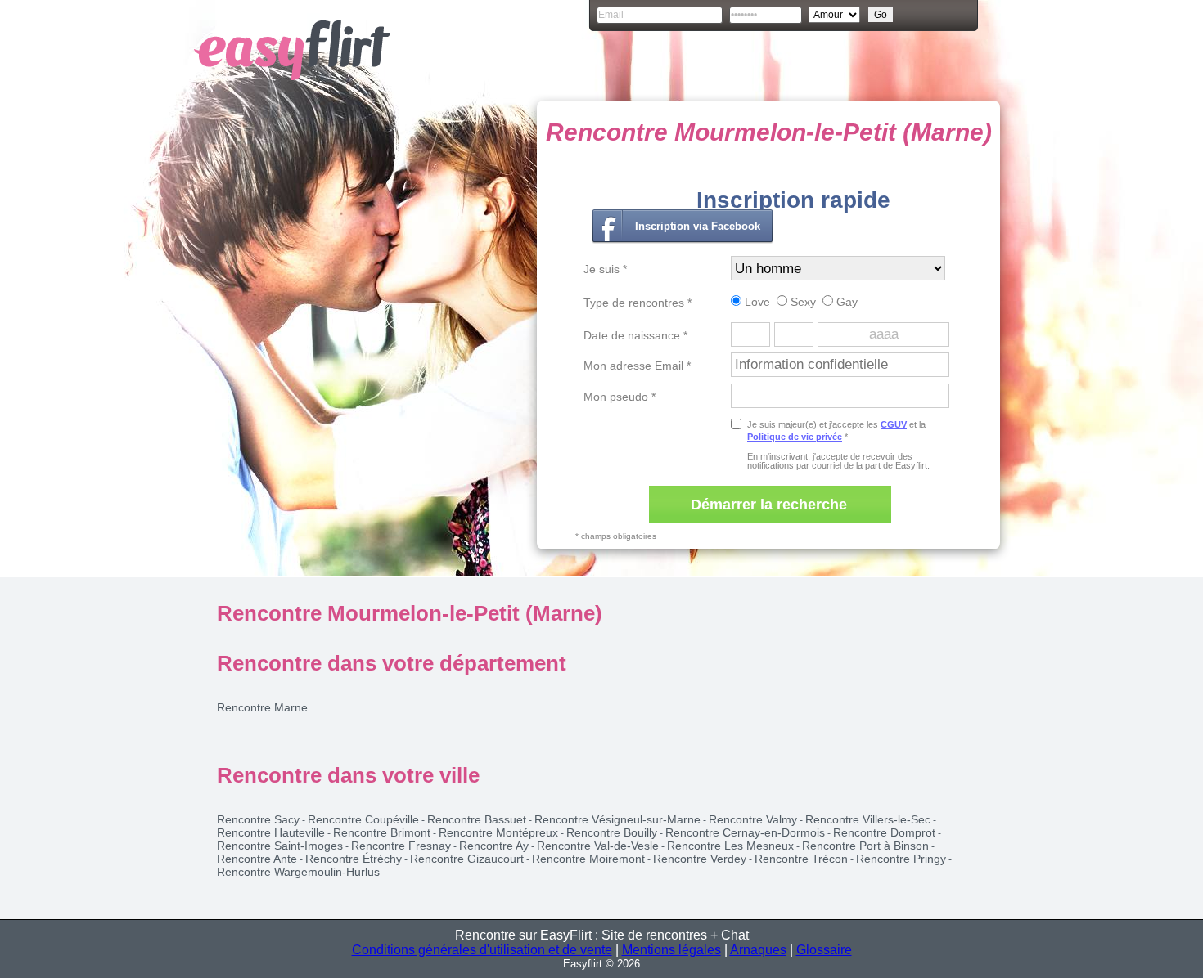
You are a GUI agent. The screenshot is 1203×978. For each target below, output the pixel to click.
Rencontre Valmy (753, 819)
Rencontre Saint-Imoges (280, 845)
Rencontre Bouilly (611, 832)
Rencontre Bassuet (476, 819)
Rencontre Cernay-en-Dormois (745, 832)
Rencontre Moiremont (588, 858)
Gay (845, 301)
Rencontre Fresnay (401, 845)
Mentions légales (671, 950)
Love (755, 301)
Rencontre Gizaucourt (467, 858)
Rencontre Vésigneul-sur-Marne (617, 819)
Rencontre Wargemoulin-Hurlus (298, 871)
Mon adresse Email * (637, 365)
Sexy (801, 301)
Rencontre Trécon (801, 858)
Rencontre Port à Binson (865, 845)
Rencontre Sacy (258, 819)
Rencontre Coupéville (363, 819)
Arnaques (758, 950)
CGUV (894, 424)
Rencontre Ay (494, 845)
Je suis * (605, 269)
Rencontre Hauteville (271, 832)
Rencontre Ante (257, 858)
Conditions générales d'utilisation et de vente (482, 950)
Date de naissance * (635, 335)
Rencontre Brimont (381, 832)
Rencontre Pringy (901, 858)
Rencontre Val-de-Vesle (598, 845)
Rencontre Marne (262, 707)
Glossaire (824, 950)
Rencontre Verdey (699, 858)
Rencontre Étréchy (353, 858)
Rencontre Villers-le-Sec (867, 819)
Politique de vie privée (794, 437)
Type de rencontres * (637, 302)
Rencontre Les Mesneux (730, 845)
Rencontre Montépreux (498, 832)
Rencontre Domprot (884, 832)
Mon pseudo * (619, 396)
